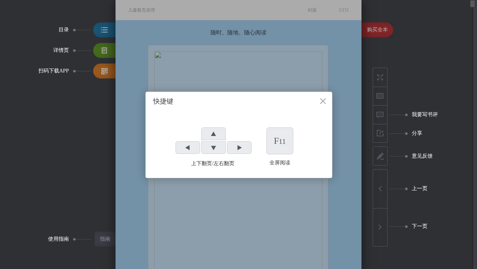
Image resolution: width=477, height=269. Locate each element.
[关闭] (323, 101)
